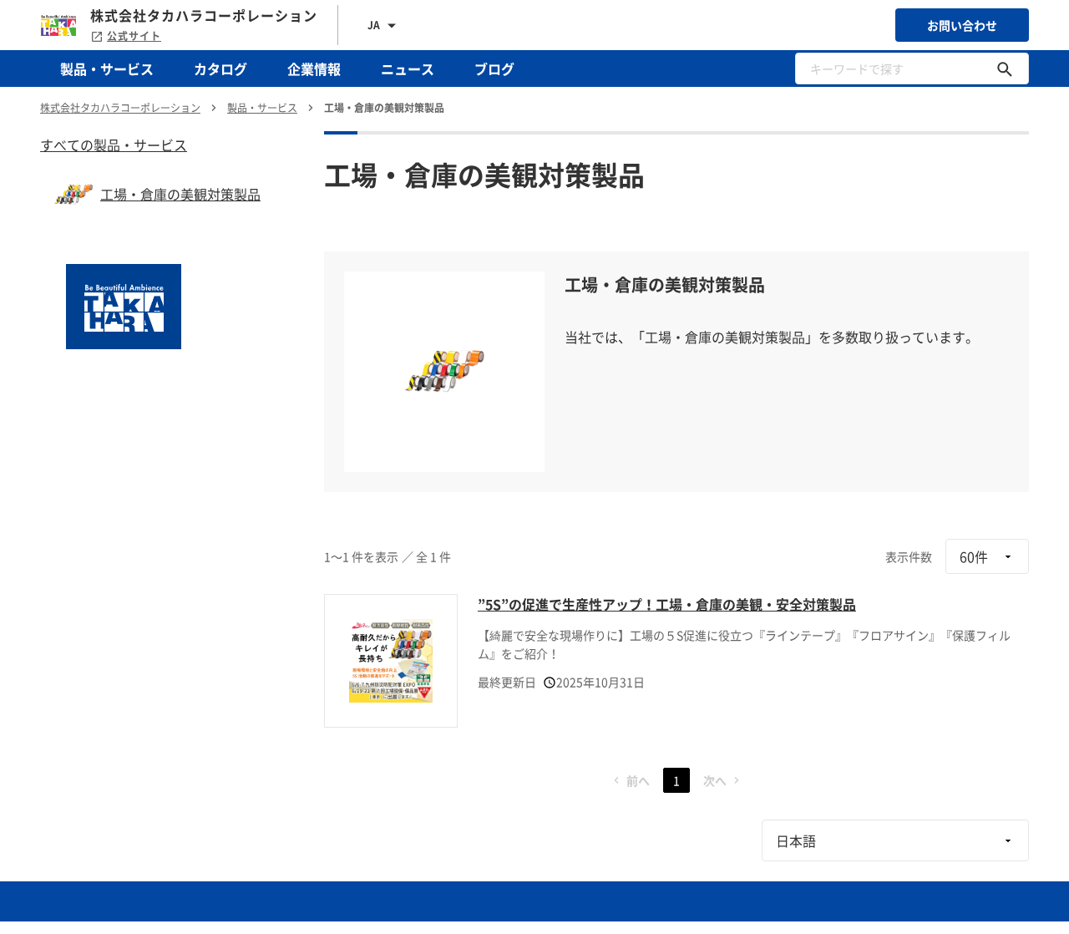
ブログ (494, 68)
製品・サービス (107, 68)
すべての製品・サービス (113, 145)
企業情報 (314, 68)
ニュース (407, 68)
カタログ (220, 68)
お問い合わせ (962, 25)
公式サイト (134, 35)
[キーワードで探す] (1004, 68)
